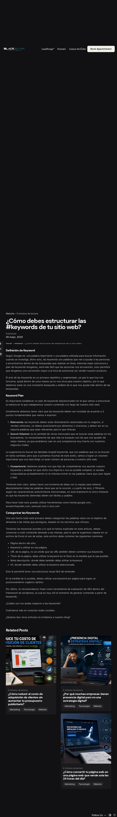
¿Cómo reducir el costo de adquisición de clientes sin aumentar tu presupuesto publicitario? (25, 699)
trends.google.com (80, 502)
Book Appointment (101, 49)
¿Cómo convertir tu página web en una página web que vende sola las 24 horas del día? (85, 775)
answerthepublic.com (18, 506)
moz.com (54, 506)
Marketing (15, 709)
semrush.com (39, 506)
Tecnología (29, 709)
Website (10, 313)
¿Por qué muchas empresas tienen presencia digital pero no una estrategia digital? (86, 697)
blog (66, 617)
